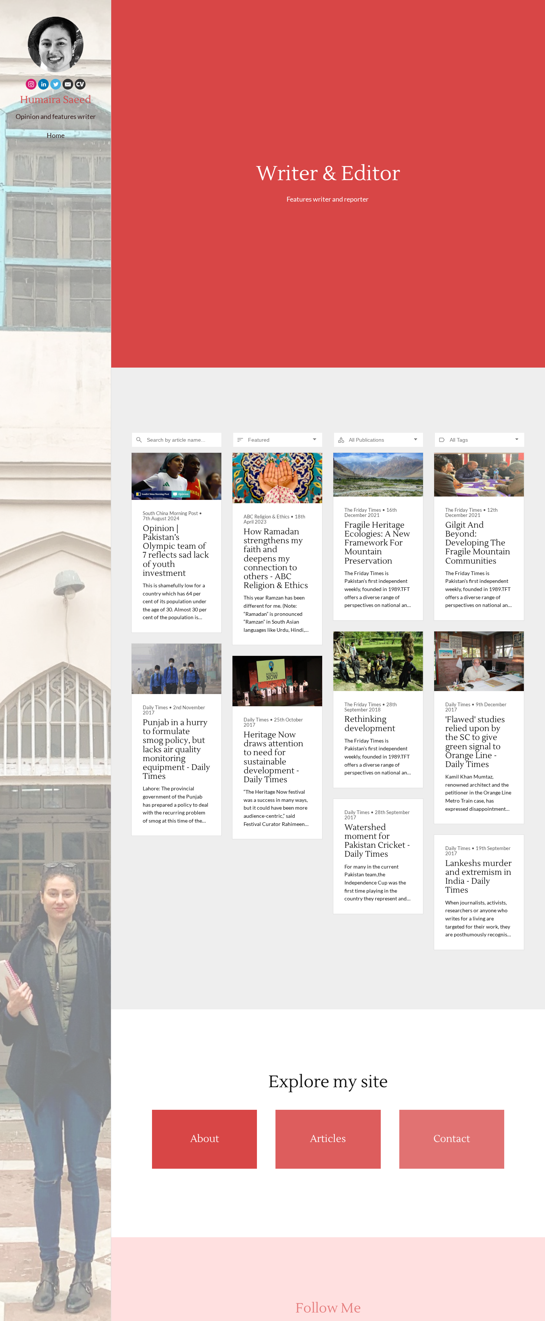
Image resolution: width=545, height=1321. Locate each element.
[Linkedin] (43, 85)
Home (56, 135)
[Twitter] (55, 85)
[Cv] (80, 85)
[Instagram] (31, 85)
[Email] (67, 85)
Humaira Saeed (55, 100)
